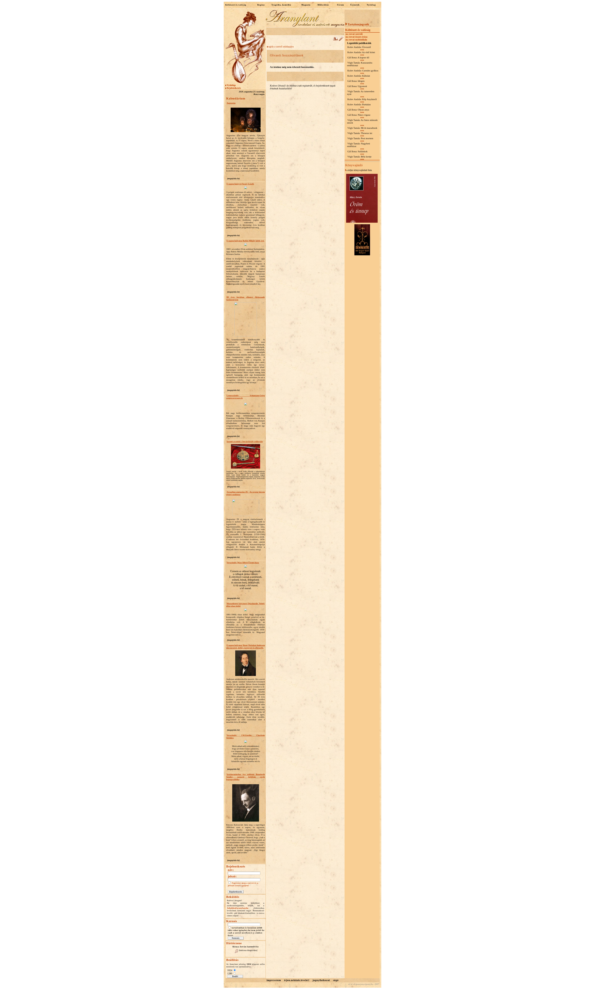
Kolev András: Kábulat (358, 76)
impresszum (274, 980)
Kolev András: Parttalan (359, 104)
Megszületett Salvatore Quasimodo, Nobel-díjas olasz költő (245, 604)
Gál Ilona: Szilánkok (357, 151)
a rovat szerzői (355, 34)
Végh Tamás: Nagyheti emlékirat (358, 145)
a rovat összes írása (357, 36)
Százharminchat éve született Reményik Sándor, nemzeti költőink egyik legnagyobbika (245, 777)
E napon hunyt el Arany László (240, 184)
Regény (261, 5)
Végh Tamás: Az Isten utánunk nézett (362, 121)
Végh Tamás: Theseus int (359, 133)
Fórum (340, 5)
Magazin (305, 5)
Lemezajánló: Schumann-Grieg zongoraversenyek (245, 396)
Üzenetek (355, 5)
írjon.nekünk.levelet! (296, 980)
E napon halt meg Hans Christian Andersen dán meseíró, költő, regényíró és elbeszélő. (245, 646)
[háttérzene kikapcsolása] (248, 950)
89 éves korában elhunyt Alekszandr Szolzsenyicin (245, 298)
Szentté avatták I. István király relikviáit (245, 441)
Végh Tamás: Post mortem (360, 138)
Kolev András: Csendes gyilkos (362, 70)
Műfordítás (323, 5)
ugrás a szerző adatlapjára (281, 46)
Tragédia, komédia (281, 5)
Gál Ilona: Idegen (356, 81)
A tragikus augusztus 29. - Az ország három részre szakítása (245, 493)
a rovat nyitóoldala (357, 39)
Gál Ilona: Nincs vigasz (358, 115)
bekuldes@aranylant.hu (237, 908)
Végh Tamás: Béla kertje (359, 156)
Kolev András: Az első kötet (361, 52)
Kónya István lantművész (246, 946)
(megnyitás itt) (233, 178)
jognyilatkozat (321, 980)
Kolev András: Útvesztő (359, 47)
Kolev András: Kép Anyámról (362, 99)
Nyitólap (371, 5)
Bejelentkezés (234, 88)
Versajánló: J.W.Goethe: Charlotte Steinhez (245, 736)
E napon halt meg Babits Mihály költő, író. (245, 241)
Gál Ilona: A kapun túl (358, 57)
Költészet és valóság (235, 5)
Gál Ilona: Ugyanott (357, 86)
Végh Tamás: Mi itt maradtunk (362, 128)
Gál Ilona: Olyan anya (358, 109)
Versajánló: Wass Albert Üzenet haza (243, 562)
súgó (336, 980)
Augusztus (231, 103)
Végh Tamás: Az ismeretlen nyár (360, 92)
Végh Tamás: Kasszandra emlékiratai (359, 64)
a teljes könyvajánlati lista (359, 170)
